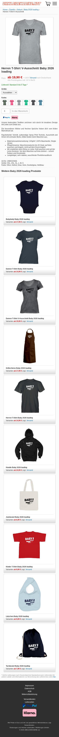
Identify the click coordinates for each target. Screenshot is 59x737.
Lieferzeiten (29, 702)
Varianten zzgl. (16, 222)
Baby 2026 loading (31, 10)
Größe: (4, 89)
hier (54, 677)
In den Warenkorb (20, 111)
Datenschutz (29, 689)
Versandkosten (29, 699)
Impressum (29, 686)
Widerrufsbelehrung (29, 694)
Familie (12, 10)
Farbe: (4, 98)
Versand (33, 78)
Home (5, 10)
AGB (29, 691)
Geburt (19, 10)
